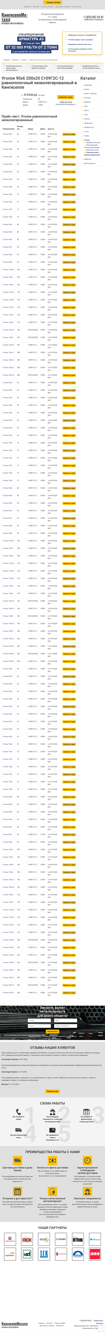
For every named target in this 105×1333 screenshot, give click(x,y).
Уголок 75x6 (7, 217)
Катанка (87, 98)
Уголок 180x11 (8, 352)
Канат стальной (90, 93)
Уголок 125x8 (8, 315)
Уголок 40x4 (7, 134)
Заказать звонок (53, 2)
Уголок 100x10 (8, 270)
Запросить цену (65, 97)
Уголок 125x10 (8, 292)
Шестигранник (89, 163)
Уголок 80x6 (7, 224)
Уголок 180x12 (8, 360)
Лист (86, 115)
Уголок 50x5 (7, 157)
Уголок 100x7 (8, 277)
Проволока (88, 123)
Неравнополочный (93, 143)
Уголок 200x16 (8, 661)
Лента (86, 110)
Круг (86, 106)
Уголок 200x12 (8, 368)
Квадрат (87, 102)
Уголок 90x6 (7, 239)
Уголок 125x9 (8, 322)
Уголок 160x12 (8, 962)
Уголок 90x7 (7, 247)
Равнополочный (92, 150)
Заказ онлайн (47, 7)
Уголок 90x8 (7, 255)
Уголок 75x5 (7, 209)
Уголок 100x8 (8, 285)
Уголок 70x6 (7, 194)
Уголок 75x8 (7, 480)
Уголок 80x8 (7, 232)
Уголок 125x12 (8, 307)
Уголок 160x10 (8, 345)
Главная (27, 7)
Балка (86, 89)
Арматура (88, 85)
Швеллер (87, 159)
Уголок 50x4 (7, 142)
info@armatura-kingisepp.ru (93, 19)
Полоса (87, 119)
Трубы (86, 136)
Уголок (87, 140)
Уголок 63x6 (7, 187)
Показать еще (52, 1091)
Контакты (77, 7)
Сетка (86, 132)
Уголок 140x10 (8, 330)
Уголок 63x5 (7, 172)
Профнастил (89, 127)
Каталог (36, 7)
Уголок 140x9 (8, 337)
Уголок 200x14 (8, 375)
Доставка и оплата (63, 7)
